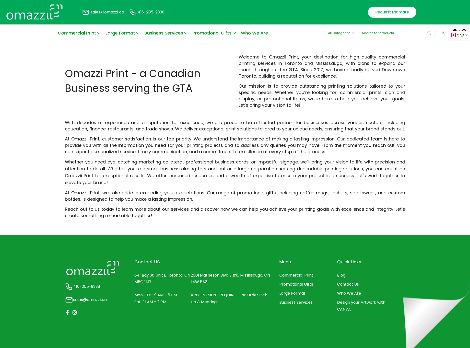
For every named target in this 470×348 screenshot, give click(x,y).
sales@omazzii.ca (107, 12)
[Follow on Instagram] (74, 312)
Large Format (120, 33)
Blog (341, 275)
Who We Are (254, 33)
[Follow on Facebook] (67, 312)
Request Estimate (392, 12)
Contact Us (348, 284)
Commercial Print (77, 33)
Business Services (163, 33)
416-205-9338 (151, 12)
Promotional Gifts (212, 33)
